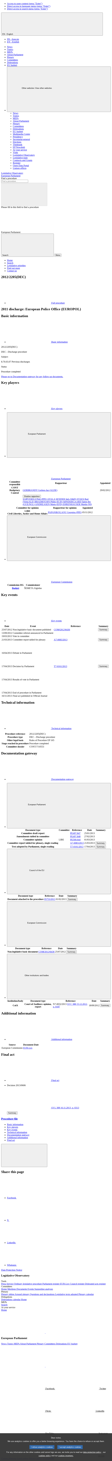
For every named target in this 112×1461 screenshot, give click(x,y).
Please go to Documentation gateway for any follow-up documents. (32, 376)
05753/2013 (49, 899)
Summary (103, 630)
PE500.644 (75, 839)
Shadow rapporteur (32, 496)
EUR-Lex (27, 1048)
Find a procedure (9, 178)
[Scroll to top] (24, 1155)
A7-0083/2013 (60, 639)
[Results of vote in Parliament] (76, 689)
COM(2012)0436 (62, 629)
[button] (45, 1332)
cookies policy (45, 1456)
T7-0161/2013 (60, 666)
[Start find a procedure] (24, 194)
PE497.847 (75, 833)
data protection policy (92, 1452)
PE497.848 (75, 836)
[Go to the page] (76, 663)
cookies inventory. (66, 1456)
